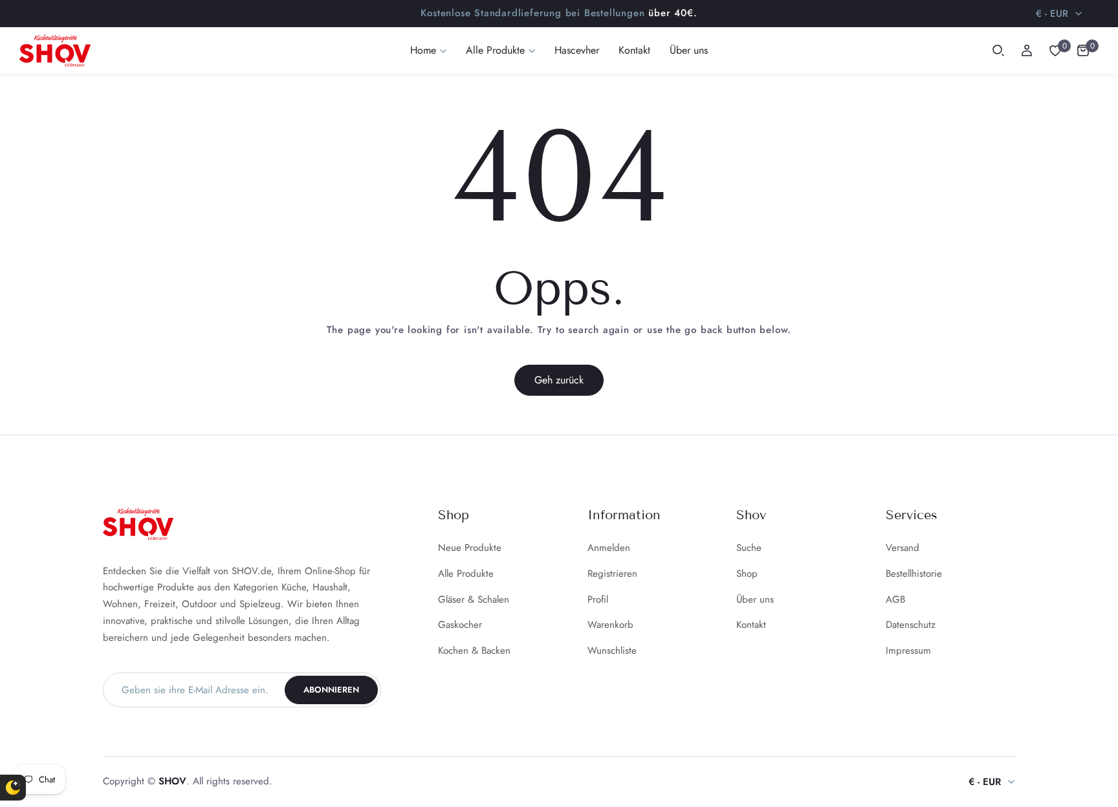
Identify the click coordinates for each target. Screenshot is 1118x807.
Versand (902, 548)
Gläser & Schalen (473, 599)
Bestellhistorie (914, 573)
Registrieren (612, 573)
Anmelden (608, 548)
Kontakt (751, 625)
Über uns (755, 599)
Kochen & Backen (474, 650)
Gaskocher (460, 625)
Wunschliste (612, 650)
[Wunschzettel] (1055, 50)
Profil (597, 599)
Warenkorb (610, 625)
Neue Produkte (469, 548)
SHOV (172, 781)
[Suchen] (998, 50)
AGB (895, 599)
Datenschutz (911, 625)
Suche (749, 548)
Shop (747, 573)
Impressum (908, 650)
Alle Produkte (466, 573)
